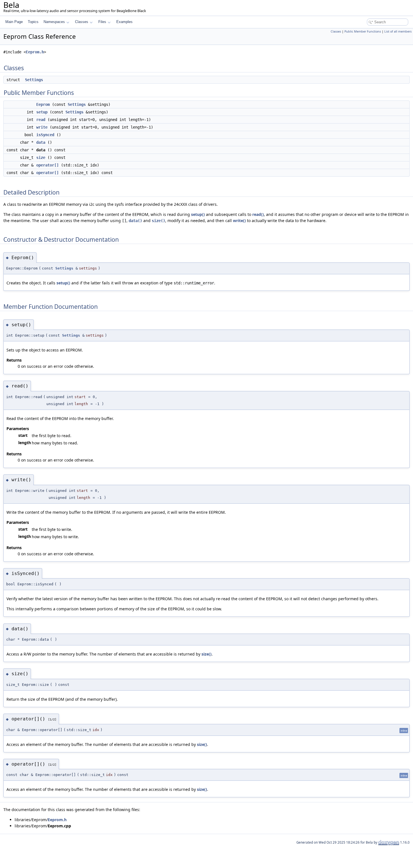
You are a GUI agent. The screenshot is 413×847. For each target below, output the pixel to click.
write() (239, 220)
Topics (33, 22)
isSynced (45, 135)
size (40, 157)
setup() (198, 214)
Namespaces (54, 22)
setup (41, 112)
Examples (124, 22)
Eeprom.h (35, 52)
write (41, 127)
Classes (81, 22)
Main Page (14, 22)
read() (258, 214)
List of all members (398, 31)
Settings (34, 79)
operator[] (47, 165)
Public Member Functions (362, 31)
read (40, 119)
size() (158, 220)
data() (135, 220)
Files (102, 22)
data (40, 142)
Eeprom (43, 104)
